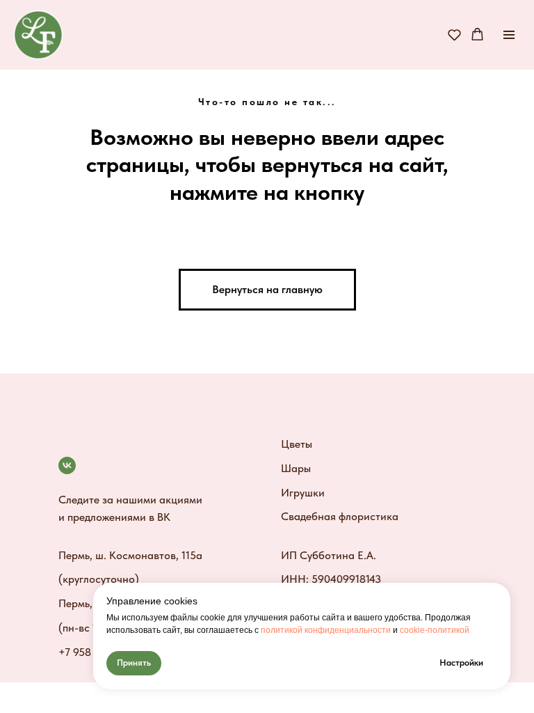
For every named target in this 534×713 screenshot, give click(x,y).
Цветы (296, 443)
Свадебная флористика (339, 516)
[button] (454, 34)
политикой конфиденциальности (326, 630)
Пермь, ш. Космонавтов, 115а (130, 555)
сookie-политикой (434, 630)
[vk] (67, 465)
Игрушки (303, 492)
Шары (296, 468)
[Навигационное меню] (509, 35)
